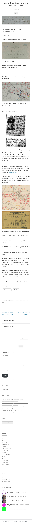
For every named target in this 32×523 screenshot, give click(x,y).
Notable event (5, 444)
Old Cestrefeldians (6, 448)
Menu (16, 13)
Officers (4, 446)
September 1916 (12, 172)
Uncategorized (5, 464)
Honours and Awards (7, 439)
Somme (4, 458)
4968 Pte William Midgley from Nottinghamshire (13, 399)
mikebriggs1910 (10, 496)
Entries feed (5, 477)
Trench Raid (5, 462)
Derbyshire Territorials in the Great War (16, 4)
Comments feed (6, 479)
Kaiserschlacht (5, 440)
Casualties (4, 435)
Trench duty (5, 460)
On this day (17, 300)
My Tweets (5, 355)
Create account (6, 474)
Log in (3, 476)
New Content (5, 442)
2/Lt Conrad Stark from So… (20, 492)
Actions (4, 433)
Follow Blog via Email (8, 361)
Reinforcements (6, 454)
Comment (24, 338)
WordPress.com (6, 481)
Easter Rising (5, 437)
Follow (5, 375)
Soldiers (4, 456)
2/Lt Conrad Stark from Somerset (10, 401)
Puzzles (4, 452)
